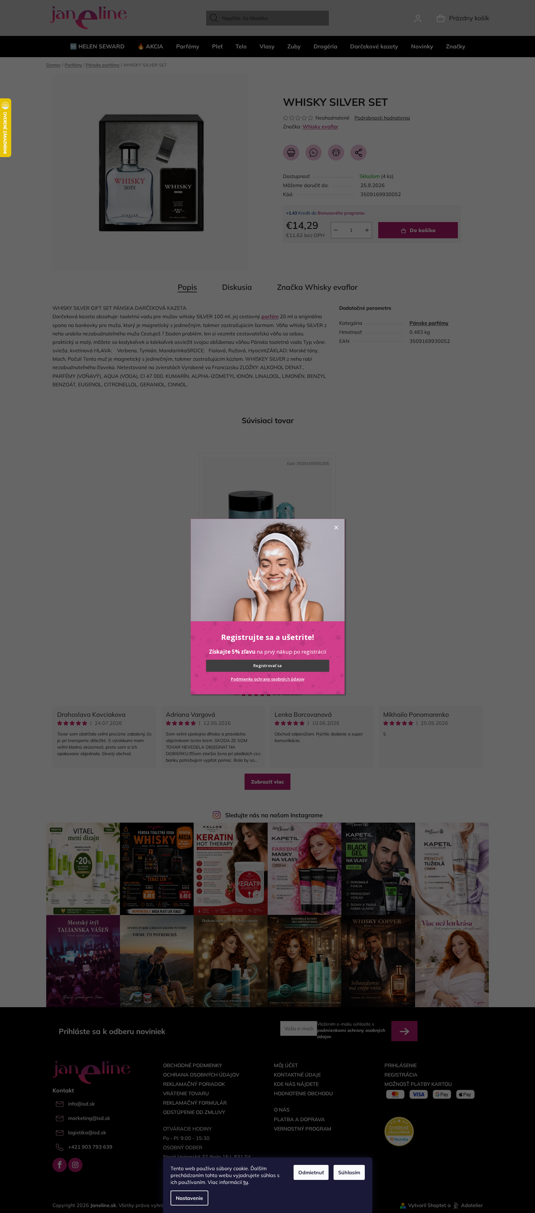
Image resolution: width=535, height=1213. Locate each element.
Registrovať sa (267, 666)
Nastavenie (189, 1198)
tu (245, 1182)
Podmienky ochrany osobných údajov (268, 679)
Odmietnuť (311, 1172)
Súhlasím (349, 1172)
